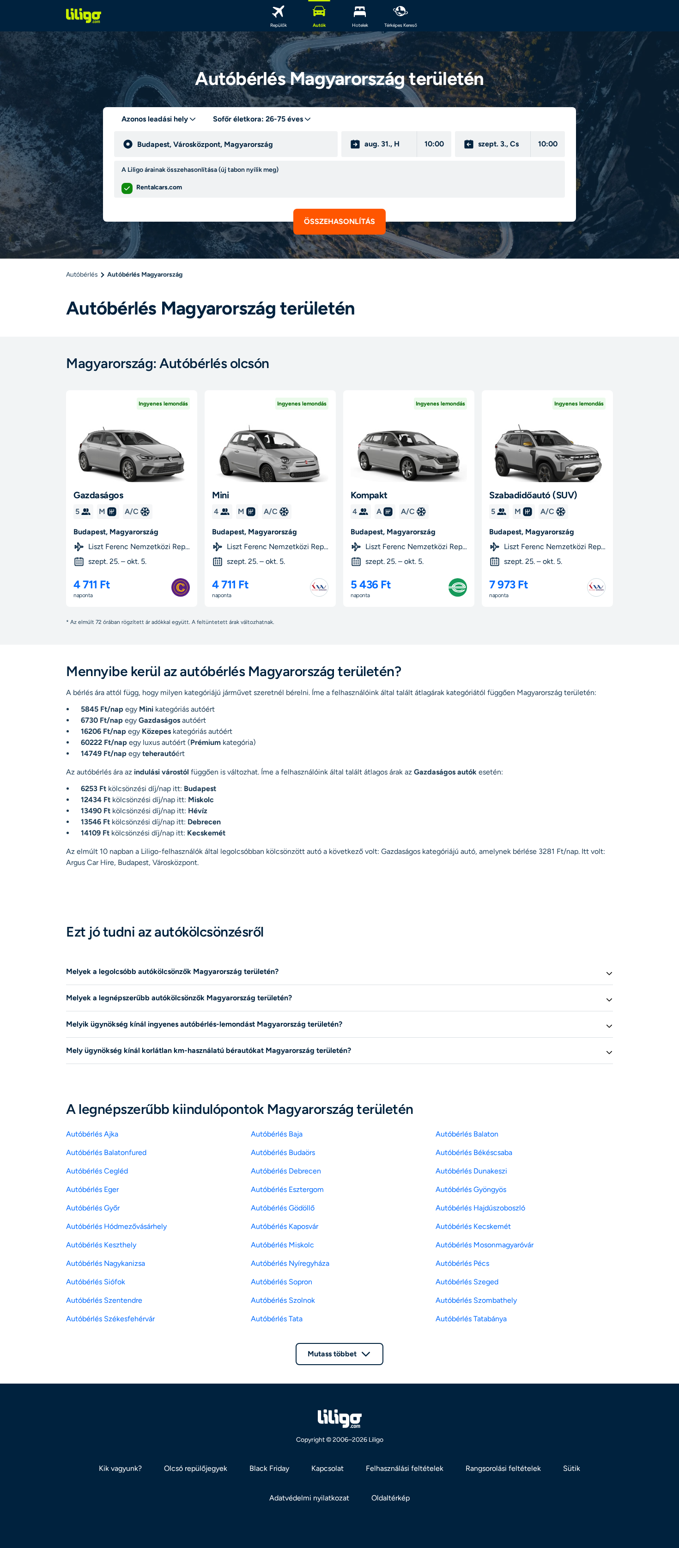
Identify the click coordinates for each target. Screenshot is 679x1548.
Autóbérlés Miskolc (282, 1244)
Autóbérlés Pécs (462, 1263)
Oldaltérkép (390, 1498)
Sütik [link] (571, 1468)
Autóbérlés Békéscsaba (474, 1152)
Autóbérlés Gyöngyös (471, 1189)
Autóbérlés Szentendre (104, 1300)
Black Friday (269, 1468)
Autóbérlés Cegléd (97, 1171)
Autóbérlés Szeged (467, 1281)
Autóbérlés (82, 274)
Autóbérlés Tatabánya (471, 1318)
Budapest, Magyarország (115, 531)
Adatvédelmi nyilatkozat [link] (309, 1498)
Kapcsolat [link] (327, 1468)
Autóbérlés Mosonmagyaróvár (485, 1244)
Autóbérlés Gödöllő (283, 1207)
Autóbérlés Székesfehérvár (110, 1318)
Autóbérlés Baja (277, 1134)
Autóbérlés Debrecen (286, 1171)
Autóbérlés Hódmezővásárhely (116, 1226)
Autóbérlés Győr (93, 1207)
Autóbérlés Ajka (92, 1134)
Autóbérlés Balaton (467, 1134)
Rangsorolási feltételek (503, 1468)
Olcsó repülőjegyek (195, 1468)
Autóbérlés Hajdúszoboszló (480, 1207)
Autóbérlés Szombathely (476, 1300)
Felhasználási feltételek (404, 1468)
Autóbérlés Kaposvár (284, 1226)
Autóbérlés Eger (92, 1189)
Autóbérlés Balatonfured (106, 1152)
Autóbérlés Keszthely (101, 1244)
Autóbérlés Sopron (281, 1281)
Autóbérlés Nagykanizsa (105, 1263)
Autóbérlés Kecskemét (473, 1226)
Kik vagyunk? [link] (120, 1468)
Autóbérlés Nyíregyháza (290, 1263)
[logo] (83, 15)
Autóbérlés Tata (277, 1318)
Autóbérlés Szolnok (283, 1300)
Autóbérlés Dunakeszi (471, 1171)
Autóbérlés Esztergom (287, 1189)
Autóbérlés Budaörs (283, 1152)
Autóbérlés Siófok (95, 1281)
